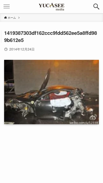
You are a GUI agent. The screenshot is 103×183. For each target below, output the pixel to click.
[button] (96, 6)
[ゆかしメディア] (52, 6)
